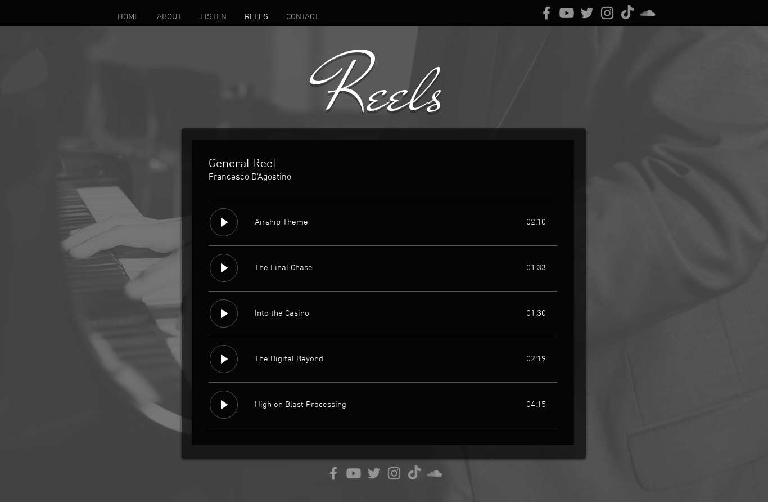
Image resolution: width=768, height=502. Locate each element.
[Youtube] (566, 13)
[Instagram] (607, 13)
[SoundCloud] (647, 13)
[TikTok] (627, 13)
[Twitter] (587, 13)
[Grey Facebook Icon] (546, 13)
